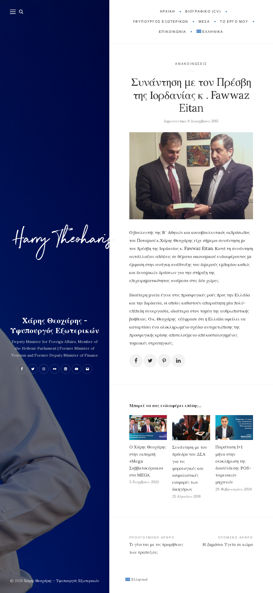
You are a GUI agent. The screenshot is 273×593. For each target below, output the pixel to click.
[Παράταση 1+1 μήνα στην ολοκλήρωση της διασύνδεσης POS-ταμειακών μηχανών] (234, 427)
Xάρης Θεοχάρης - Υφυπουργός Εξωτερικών (54, 325)
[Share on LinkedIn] (178, 360)
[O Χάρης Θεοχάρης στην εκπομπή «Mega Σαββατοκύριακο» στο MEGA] (148, 427)
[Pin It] (164, 360)
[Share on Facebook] (136, 360)
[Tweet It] (150, 360)
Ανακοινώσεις (191, 63)
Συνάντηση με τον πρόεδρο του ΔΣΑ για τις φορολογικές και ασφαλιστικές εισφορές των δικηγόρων (189, 468)
